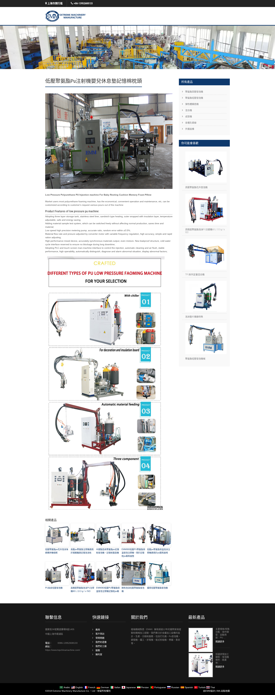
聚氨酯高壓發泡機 (194, 91)
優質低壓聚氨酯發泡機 (157, 588)
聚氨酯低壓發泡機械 (195, 358)
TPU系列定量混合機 (194, 274)
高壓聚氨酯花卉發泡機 (196, 187)
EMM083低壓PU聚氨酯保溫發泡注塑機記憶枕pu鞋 (108, 589)
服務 (97, 650)
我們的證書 (101, 642)
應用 (97, 629)
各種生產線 (190, 122)
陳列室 (98, 654)
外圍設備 (189, 129)
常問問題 (99, 638)
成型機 (188, 116)
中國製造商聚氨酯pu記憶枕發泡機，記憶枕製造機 (107, 551)
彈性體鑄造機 (192, 104)
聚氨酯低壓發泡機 (194, 98)
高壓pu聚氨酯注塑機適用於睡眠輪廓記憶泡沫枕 (82, 551)
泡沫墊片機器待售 (194, 316)
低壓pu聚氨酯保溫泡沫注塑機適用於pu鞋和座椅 (158, 551)
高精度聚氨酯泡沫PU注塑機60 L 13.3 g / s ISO (82, 589)
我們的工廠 (101, 646)
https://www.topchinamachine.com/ (62, 650)
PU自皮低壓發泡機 (54, 588)
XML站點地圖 (223, 691)
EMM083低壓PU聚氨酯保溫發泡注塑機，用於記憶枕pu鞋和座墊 (133, 552)
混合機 (188, 110)
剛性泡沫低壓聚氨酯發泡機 (133, 589)
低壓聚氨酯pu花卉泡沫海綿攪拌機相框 (56, 551)
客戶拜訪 (99, 633)
